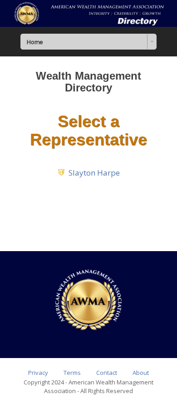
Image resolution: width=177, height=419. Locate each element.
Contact (106, 373)
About (141, 373)
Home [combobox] (35, 41)
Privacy (38, 373)
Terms (72, 373)
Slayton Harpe (94, 172)
